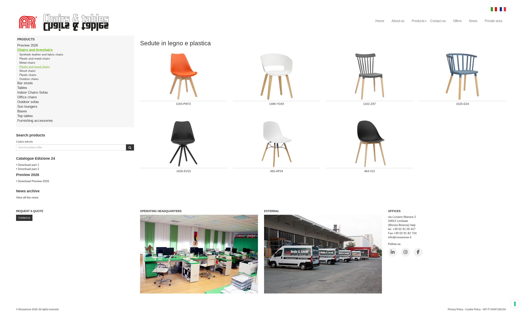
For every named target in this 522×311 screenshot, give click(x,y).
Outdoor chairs (29, 79)
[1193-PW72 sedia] (183, 76)
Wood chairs (27, 70)
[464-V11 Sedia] (369, 143)
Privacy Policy (455, 309)
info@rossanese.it (399, 237)
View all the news (27, 197)
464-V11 (369, 171)
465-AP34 (276, 171)
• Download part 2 (27, 168)
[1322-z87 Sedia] (369, 76)
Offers (457, 21)
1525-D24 (462, 103)
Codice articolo (24, 141)
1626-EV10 (183, 171)
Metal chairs (27, 62)
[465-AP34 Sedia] (276, 143)
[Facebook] (418, 252)
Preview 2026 (27, 45)
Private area (493, 21)
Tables (22, 88)
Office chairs (27, 97)
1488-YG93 (276, 103)
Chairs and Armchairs (35, 50)
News (473, 21)
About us (398, 21)
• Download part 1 (27, 164)
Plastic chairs (27, 74)
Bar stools (25, 83)
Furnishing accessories (35, 121)
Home (379, 21)
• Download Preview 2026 (32, 181)
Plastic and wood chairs (34, 66)
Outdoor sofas (28, 102)
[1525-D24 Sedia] (462, 76)
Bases (22, 111)
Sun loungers (27, 106)
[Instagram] (405, 252)
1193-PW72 (183, 103)
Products (418, 21)
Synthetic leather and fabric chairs (41, 54)
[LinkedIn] (392, 252)
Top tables (25, 116)
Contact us (438, 21)
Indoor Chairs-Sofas (32, 92)
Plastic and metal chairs (34, 58)
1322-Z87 (369, 103)
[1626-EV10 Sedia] (184, 143)
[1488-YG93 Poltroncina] (276, 76)
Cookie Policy (473, 309)
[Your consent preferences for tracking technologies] (515, 304)
